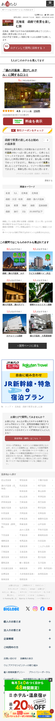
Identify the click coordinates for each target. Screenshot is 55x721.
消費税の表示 (26, 658)
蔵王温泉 (5, 496)
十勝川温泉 (43, 480)
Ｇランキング (13, 589)
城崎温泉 (5, 541)
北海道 (24, 193)
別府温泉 (24, 557)
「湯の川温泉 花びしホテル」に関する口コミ (19, 72)
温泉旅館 (43, 205)
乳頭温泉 (24, 485)
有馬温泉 (24, 541)
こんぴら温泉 (44, 546)
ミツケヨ (31, 595)
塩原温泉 (24, 508)
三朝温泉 (5, 552)
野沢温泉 (42, 508)
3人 (15, 193)
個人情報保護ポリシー (14, 672)
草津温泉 (42, 496)
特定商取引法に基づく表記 (36, 678)
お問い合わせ (10, 658)
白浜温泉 (42, 541)
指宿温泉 (24, 579)
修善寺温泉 (43, 519)
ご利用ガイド (27, 585)
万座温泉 (24, 502)
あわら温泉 (24, 530)
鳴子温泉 (42, 485)
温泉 (8, 205)
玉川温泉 (42, 563)
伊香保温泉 (6, 502)
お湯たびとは (14, 585)
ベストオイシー (35, 592)
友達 (8, 193)
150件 (37, 111)
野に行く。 (11, 595)
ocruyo (32, 589)
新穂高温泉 (43, 535)
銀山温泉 (24, 496)
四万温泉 (42, 502)
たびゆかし (41, 595)
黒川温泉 (42, 557)
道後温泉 (24, 546)
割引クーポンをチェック (30, 130)
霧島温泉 (5, 563)
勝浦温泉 (5, 546)
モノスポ (47, 592)
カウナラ (21, 595)
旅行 (16, 211)
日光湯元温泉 (7, 568)
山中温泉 (42, 524)
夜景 (16, 205)
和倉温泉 (24, 524)
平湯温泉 (24, 535)
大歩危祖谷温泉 (26, 574)
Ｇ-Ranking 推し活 (9, 598)
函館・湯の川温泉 (35, 199)
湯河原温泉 (6, 519)
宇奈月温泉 (43, 530)
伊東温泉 (24, 519)
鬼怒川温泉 (6, 508)
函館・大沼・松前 (14, 199)
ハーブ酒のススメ (43, 598)
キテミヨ (23, 592)
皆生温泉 (42, 552)
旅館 (32, 205)
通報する (49, 180)
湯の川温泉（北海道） (8, 487)
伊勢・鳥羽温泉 (45, 568)
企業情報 (8, 638)
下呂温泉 (5, 535)
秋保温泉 (24, 491)
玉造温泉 (24, 552)
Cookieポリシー (12, 678)
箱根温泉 (24, 568)
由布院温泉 (43, 574)
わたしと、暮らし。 (9, 592)
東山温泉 (42, 491)
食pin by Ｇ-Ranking (26, 598)
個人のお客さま (12, 621)
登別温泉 (24, 480)
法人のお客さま (12, 630)
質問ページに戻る (28, 345)
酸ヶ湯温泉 (24, 563)
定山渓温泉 (6, 480)
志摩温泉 (5, 574)
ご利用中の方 (11, 647)
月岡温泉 (24, 513)
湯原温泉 (5, 557)
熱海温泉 (5, 579)
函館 (8, 211)
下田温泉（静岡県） (8, 525)
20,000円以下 (36, 211)
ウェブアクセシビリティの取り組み (21, 665)
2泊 (24, 211)
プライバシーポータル (39, 672)
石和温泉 (42, 513)
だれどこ (24, 589)
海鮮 (24, 205)
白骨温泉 (5, 513)
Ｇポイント (39, 585)
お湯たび (41, 589)
